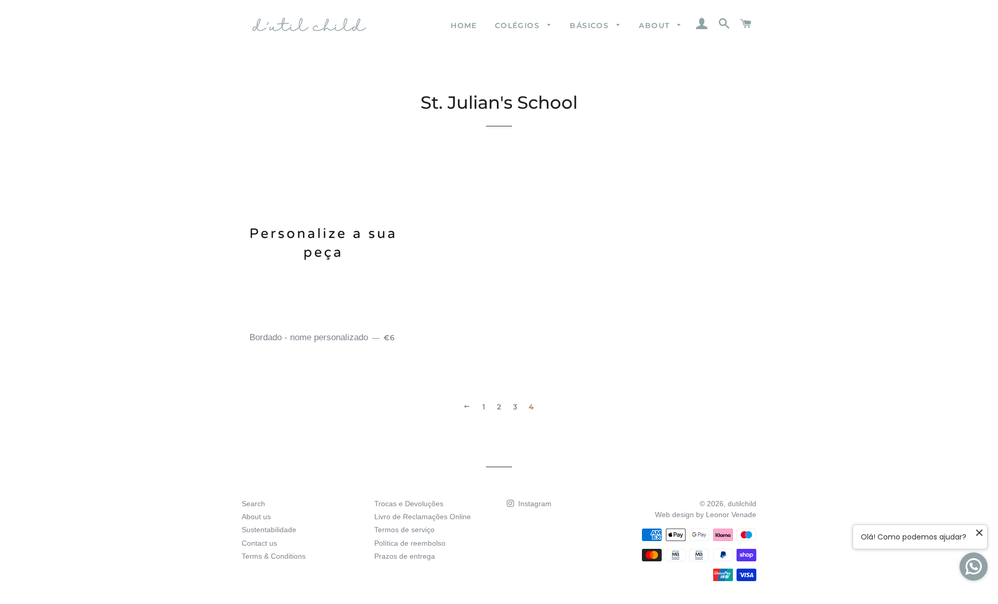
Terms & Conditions (274, 556)
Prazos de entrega (404, 556)
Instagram (533, 503)
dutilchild (742, 503)
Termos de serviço (404, 529)
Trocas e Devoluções (408, 503)
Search (253, 503)
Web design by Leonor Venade (705, 514)
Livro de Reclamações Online (422, 516)
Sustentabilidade (269, 529)
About (655, 25)
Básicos (590, 25)
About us (256, 516)
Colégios (519, 25)
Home (464, 25)
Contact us (259, 543)
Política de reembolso (409, 543)
